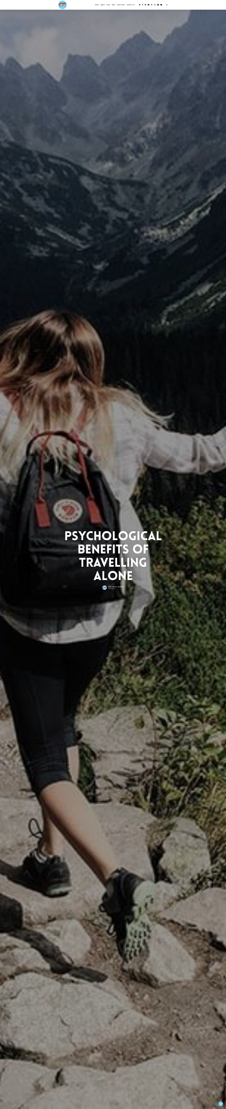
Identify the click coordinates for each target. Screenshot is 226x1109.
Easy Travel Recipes (116, 587)
